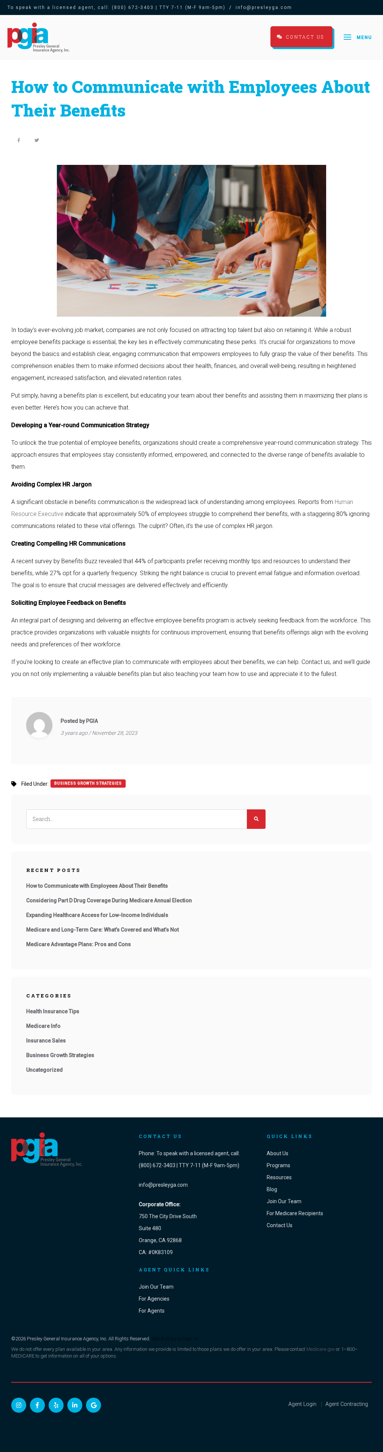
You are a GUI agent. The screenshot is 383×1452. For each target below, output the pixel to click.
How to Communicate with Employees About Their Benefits (97, 886)
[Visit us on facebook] (37, 1405)
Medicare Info (43, 1026)
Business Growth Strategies (88, 783)
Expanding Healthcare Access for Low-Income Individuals (97, 915)
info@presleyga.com (264, 7)
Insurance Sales (46, 1041)
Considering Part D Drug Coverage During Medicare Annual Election (109, 900)
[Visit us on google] (93, 1405)
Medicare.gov (320, 1349)
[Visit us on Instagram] (18, 1405)
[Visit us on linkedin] (74, 1405)
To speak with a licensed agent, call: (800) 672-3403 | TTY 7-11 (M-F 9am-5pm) (116, 7)
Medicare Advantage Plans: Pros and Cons (78, 944)
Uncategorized (44, 1070)
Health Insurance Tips (52, 1011)
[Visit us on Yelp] (56, 1405)
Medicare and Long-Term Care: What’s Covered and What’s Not (102, 930)
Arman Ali (187, 1338)
